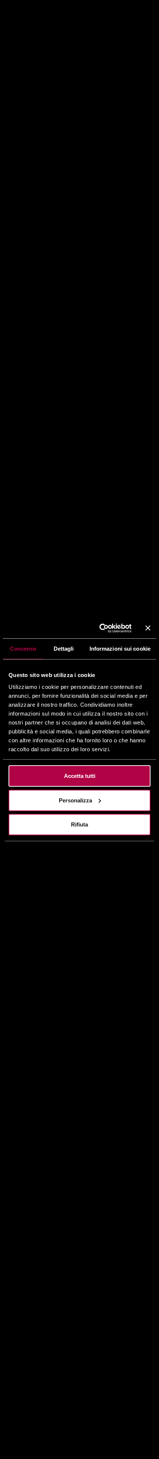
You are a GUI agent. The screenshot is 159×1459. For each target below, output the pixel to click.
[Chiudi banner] (147, 628)
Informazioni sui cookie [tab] (119, 648)
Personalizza (75, 800)
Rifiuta (79, 824)
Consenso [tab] (23, 648)
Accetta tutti (79, 776)
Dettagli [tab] (64, 648)
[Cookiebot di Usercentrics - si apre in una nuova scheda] (100, 628)
